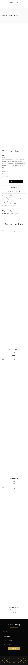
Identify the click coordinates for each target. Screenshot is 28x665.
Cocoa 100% (14, 350)
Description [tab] (14, 187)
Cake (9, 174)
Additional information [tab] (14, 191)
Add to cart (15, 181)
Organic (7, 176)
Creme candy (14, 607)
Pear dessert (14, 478)
